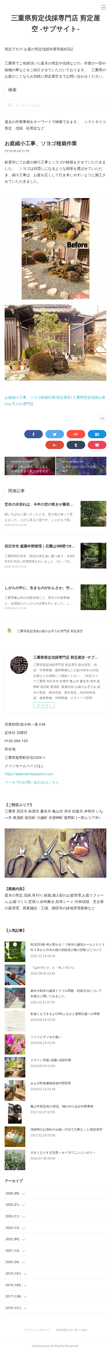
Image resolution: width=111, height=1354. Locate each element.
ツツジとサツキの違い (45, 1036)
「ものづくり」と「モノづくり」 (53, 967)
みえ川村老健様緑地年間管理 (50, 1083)
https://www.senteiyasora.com (29, 773)
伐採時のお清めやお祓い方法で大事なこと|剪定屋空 (66, 1129)
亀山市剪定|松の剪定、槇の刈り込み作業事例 (61, 1106)
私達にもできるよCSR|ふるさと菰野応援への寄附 (65, 1013)
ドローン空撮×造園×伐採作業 (50, 1060)
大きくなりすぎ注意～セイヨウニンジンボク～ (63, 1152)
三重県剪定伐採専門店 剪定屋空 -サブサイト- (55, 23)
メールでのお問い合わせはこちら (32, 782)
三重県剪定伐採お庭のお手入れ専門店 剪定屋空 (51, 631)
